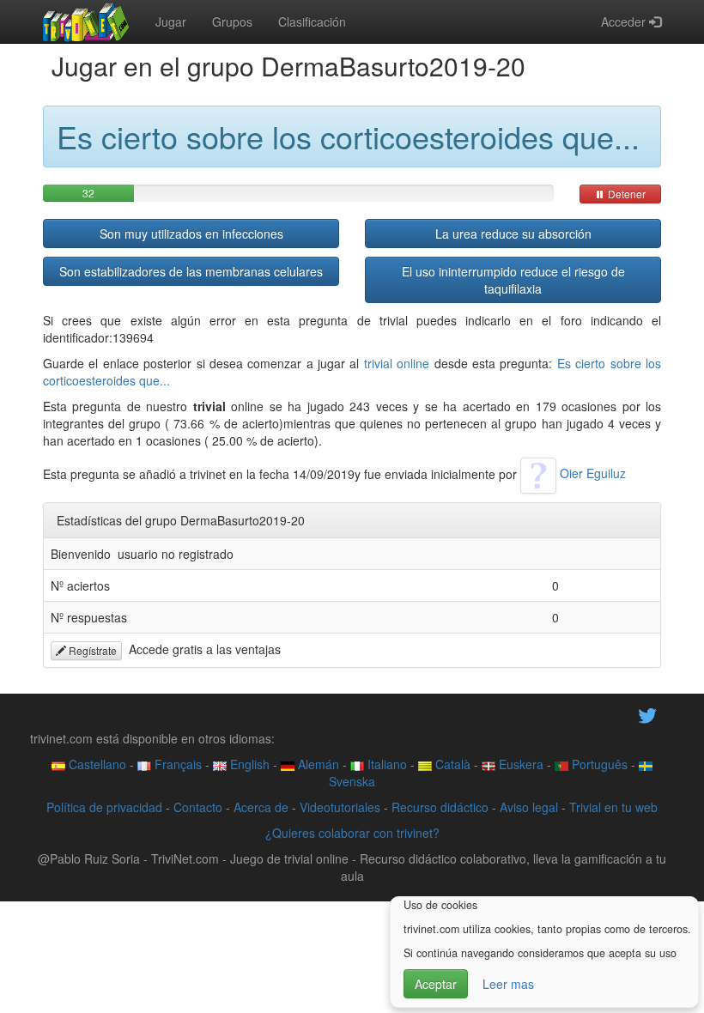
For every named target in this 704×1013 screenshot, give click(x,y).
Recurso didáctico (440, 807)
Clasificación (312, 21)
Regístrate (91, 650)
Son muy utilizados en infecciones (191, 233)
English (248, 764)
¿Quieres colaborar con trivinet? (352, 832)
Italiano (385, 764)
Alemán (316, 764)
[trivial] (86, 21)
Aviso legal (529, 807)
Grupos (232, 21)
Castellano (95, 764)
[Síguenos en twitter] (647, 714)
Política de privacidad (104, 807)
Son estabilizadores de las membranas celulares (191, 271)
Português (598, 764)
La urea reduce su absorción (513, 233)
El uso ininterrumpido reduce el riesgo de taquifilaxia (513, 280)
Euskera (519, 764)
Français (176, 764)
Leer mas (508, 983)
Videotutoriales (340, 807)
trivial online (396, 363)
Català (451, 764)
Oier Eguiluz (591, 473)
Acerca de (261, 807)
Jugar (170, 21)
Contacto (197, 807)
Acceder (625, 21)
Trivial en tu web (613, 807)
